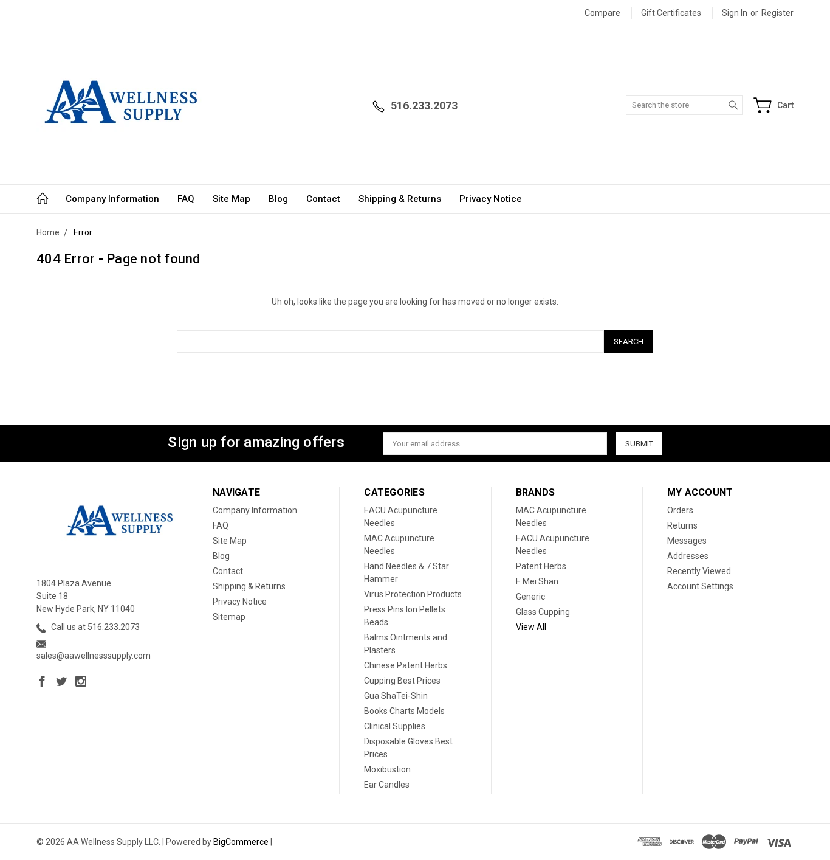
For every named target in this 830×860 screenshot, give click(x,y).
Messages (687, 541)
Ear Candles (387, 784)
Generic (530, 597)
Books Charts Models (404, 711)
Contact (323, 198)
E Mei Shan (537, 581)
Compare (602, 13)
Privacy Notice (490, 198)
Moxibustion (387, 769)
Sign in (734, 13)
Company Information (112, 198)
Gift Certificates (671, 13)
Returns (682, 525)
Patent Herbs (541, 566)
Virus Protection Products (413, 594)
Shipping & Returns (399, 198)
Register (777, 13)
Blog (278, 198)
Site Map (231, 198)
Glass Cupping (543, 612)
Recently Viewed (699, 571)
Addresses (687, 556)
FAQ (185, 198)
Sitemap (229, 617)
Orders (680, 510)
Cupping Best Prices (402, 680)
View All (531, 627)
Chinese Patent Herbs (405, 665)
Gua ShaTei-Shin (396, 696)
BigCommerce (241, 842)
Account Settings (700, 586)
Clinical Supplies (394, 726)
